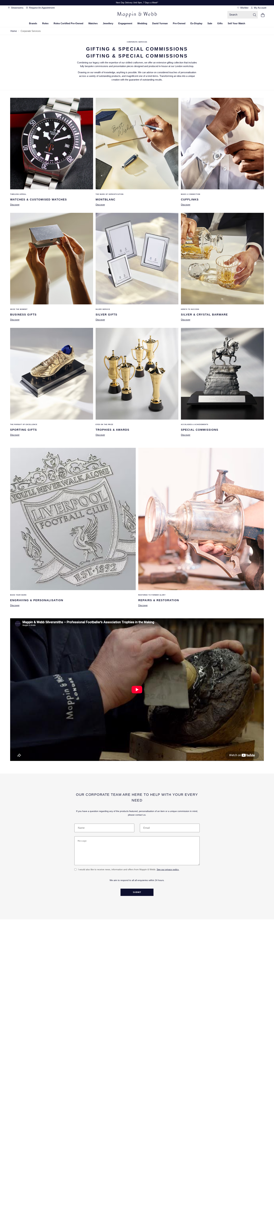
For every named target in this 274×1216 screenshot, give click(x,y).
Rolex (45, 23)
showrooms (16, 7)
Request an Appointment (41, 7)
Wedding (142, 23)
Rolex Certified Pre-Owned (68, 23)
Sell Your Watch (236, 23)
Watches (93, 23)
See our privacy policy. (168, 869)
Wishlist (244, 7)
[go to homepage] (137, 15)
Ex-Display (196, 23)
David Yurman (160, 23)
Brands (33, 23)
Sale (209, 23)
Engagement (125, 23)
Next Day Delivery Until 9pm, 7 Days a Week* (137, 2)
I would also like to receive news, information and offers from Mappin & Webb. (128, 869)
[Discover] (51, 188)
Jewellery (108, 23)
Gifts (220, 23)
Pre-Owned (179, 23)
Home (13, 31)
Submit (137, 892)
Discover (15, 204)
